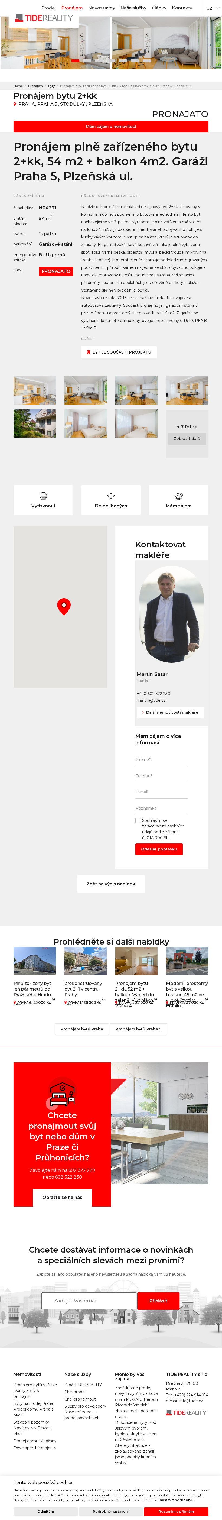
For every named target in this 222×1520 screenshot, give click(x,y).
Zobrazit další (187, 438)
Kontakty (182, 8)
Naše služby (133, 8)
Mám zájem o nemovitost (111, 126)
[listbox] (212, 7)
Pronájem (72, 8)
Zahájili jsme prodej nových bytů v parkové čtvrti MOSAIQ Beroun (136, 1393)
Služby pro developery (85, 1406)
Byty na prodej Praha (33, 1403)
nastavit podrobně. (176, 1500)
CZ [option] (209, 8)
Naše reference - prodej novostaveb (82, 1414)
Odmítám (45, 1511)
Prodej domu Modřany (35, 1440)
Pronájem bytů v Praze (35, 1384)
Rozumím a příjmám (176, 1511)
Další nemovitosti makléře (171, 712)
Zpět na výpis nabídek (111, 884)
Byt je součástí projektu (122, 352)
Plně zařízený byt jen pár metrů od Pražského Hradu (32, 989)
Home (18, 86)
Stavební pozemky (31, 1422)
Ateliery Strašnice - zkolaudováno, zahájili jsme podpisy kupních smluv (135, 1454)
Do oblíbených (111, 506)
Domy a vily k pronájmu (26, 1393)
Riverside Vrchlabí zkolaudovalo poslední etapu (135, 1411)
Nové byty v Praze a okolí (33, 1430)
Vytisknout (43, 506)
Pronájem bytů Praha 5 (138, 1029)
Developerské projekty (35, 1447)
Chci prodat (75, 1391)
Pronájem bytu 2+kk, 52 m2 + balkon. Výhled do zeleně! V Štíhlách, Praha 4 (134, 994)
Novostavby (101, 8)
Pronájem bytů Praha (82, 1029)
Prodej (48, 8)
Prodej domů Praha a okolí (34, 1412)
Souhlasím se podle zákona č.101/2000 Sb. (163, 829)
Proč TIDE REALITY (83, 1384)
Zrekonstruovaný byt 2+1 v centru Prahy (83, 989)
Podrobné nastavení (111, 1511)
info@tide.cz (191, 1400)
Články (159, 8)
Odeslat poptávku (159, 849)
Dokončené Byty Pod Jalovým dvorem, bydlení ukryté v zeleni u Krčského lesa (136, 1431)
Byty (51, 86)
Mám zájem (179, 506)
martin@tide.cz (151, 700)
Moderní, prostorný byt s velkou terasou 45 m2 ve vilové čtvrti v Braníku (187, 994)
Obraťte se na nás (62, 1197)
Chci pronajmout (80, 1399)
